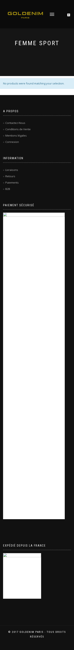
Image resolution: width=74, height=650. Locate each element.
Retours (10, 176)
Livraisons (11, 170)
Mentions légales (16, 135)
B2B (7, 189)
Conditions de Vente (18, 129)
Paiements (12, 182)
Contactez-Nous (15, 123)
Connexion (12, 142)
